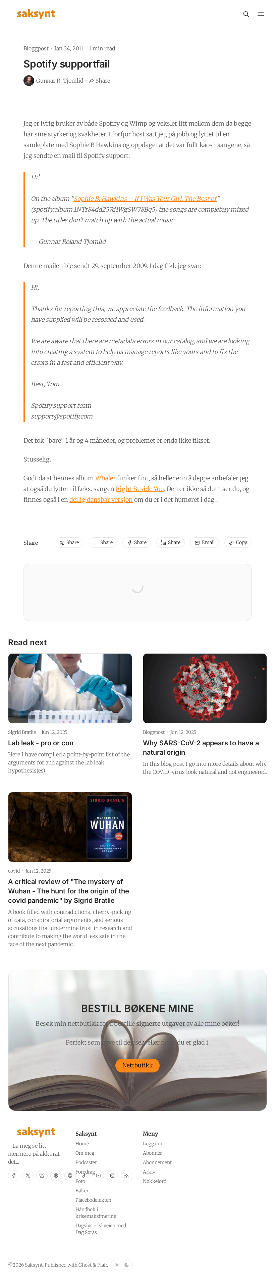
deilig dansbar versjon (101, 499)
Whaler (105, 478)
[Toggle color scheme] (122, 1265)
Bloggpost (36, 48)
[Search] (246, 14)
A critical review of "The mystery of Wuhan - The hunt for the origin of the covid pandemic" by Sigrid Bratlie (68, 891)
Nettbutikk (137, 1065)
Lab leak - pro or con (40, 743)
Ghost (85, 1265)
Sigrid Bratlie (22, 732)
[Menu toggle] (261, 14)
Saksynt (34, 1265)
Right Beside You (140, 489)
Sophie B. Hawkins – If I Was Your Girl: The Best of (145, 199)
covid (14, 871)
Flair (102, 1265)
